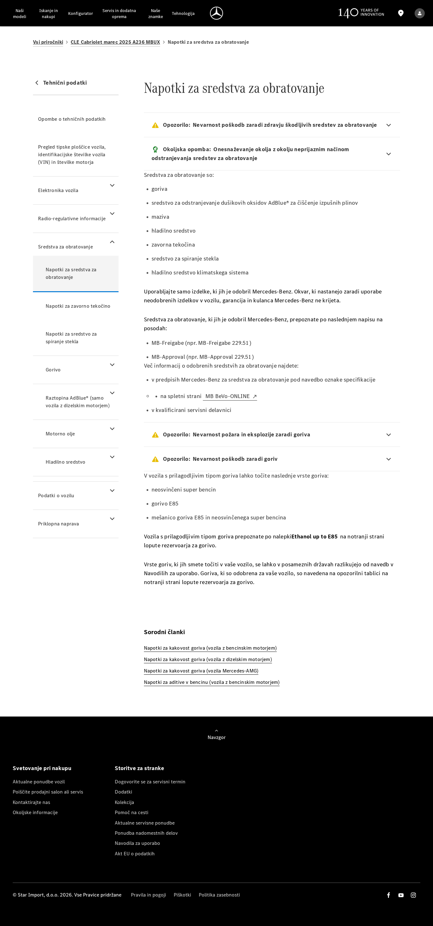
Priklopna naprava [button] (58, 523)
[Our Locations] (401, 13)
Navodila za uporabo (137, 843)
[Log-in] (420, 13)
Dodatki (123, 791)
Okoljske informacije (35, 812)
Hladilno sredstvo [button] (65, 462)
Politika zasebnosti (219, 894)
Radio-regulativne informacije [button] (72, 218)
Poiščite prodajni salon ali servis (48, 791)
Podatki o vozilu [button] (56, 495)
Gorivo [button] (53, 369)
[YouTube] (401, 895)
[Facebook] (388, 895)
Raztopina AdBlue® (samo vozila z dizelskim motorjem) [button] (78, 402)
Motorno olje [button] (60, 433)
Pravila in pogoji (148, 894)
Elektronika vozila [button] (58, 190)
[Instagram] (413, 895)
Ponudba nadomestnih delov (146, 833)
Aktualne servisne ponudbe (145, 823)
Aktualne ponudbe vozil (39, 781)
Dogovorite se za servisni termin (150, 781)
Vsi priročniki (48, 42)
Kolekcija (124, 802)
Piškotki (182, 894)
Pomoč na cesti (131, 812)
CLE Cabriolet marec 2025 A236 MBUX (115, 42)
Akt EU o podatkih (135, 853)
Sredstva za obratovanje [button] (65, 246)
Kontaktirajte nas (31, 802)
